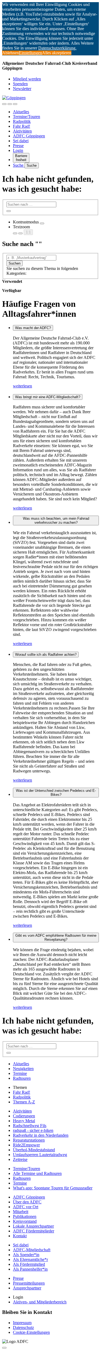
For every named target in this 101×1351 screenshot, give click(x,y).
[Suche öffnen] (10, 104)
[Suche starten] (8, 211)
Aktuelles (21, 111)
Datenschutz (23, 1327)
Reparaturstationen (29, 1140)
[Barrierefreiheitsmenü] (4, 104)
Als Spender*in (26, 1254)
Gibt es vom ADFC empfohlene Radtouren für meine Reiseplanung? (55, 937)
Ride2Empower (26, 1145)
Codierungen (24, 1116)
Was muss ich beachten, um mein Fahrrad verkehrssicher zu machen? (56, 520)
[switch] (42, 223)
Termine (20, 1073)
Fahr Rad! (21, 126)
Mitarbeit (20, 1211)
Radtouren (22, 1078)
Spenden (20, 83)
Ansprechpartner (27, 1288)
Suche (19, 165)
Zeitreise (20, 1159)
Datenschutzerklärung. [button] (57, 48)
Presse (18, 145)
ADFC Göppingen (29, 136)
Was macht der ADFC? (33, 328)
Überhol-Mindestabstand (34, 1149)
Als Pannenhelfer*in (30, 1269)
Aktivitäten (22, 131)
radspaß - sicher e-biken (33, 1130)
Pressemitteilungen (29, 1283)
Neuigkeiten (23, 1068)
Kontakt (20, 1236)
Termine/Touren (26, 116)
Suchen (14, 263)
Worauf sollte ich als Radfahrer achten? (45, 655)
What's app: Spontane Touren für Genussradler (52, 1188)
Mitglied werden (27, 79)
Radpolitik (22, 121)
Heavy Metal (24, 1120)
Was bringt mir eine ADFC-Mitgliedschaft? (47, 397)
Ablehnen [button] (10, 53)
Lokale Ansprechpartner (33, 1226)
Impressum (22, 1322)
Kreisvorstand (25, 1221)
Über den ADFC (27, 1202)
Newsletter (22, 88)
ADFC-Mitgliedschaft (31, 1249)
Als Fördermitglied (29, 1264)
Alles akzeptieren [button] (56, 53)
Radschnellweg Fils (29, 1125)
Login (18, 150)
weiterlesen (22, 386)
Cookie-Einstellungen (31, 1332)
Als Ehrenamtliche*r (30, 1259)
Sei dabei (21, 140)
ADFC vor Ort (25, 1206)
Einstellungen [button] (30, 53)
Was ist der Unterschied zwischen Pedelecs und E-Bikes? (56, 793)
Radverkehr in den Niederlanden (40, 1135)
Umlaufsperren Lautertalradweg (40, 1154)
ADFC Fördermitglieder (33, 1231)
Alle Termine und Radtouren (37, 1173)
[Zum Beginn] (4, 1348)
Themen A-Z (24, 1102)
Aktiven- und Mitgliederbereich (40, 1302)
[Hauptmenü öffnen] (15, 104)
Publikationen (24, 1216)
